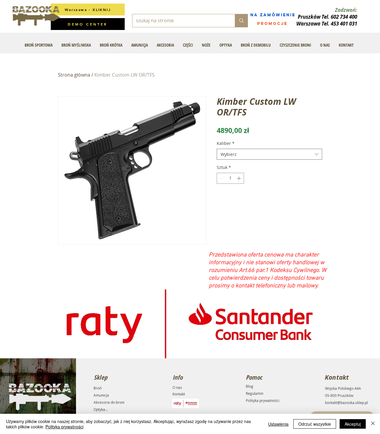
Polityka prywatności (262, 400)
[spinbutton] (230, 178)
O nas (177, 387)
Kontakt (178, 394)
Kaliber (226, 143)
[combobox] (269, 154)
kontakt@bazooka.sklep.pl (346, 402)
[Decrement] (221, 178)
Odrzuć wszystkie (314, 424)
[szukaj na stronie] (241, 20)
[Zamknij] (372, 424)
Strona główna (74, 75)
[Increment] (239, 178)
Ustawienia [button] (278, 424)
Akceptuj (353, 424)
